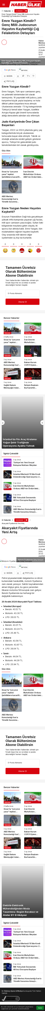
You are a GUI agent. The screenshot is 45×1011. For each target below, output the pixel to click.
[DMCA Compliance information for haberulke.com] (11, 998)
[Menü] (4, 4)
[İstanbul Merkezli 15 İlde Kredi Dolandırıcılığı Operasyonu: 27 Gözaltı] (22, 474)
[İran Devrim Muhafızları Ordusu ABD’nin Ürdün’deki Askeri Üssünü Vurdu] (33, 166)
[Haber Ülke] (25, 4)
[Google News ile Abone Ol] (10, 70)
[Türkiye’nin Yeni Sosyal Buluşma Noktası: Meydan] (22, 462)
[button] (3, 11)
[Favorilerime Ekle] (18, 76)
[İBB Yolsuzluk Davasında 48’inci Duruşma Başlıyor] (22, 498)
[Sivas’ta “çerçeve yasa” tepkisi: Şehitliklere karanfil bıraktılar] (12, 166)
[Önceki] (3, 422)
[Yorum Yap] (23, 76)
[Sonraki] (41, 422)
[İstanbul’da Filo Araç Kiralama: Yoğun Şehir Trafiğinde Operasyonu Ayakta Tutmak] (22, 423)
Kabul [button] (40, 1008)
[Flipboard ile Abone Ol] (23, 70)
